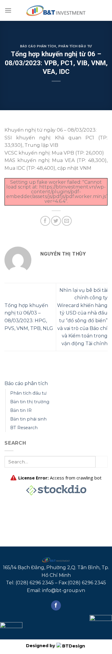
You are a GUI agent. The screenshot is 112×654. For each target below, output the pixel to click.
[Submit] (102, 462)
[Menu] (8, 10)
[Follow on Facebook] (56, 605)
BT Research (24, 427)
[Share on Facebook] (45, 221)
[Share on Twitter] (56, 221)
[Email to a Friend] (67, 221)
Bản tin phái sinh (28, 419)
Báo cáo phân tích (38, 46)
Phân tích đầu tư (75, 46)
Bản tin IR (21, 410)
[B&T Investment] (56, 10)
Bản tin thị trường (29, 401)
